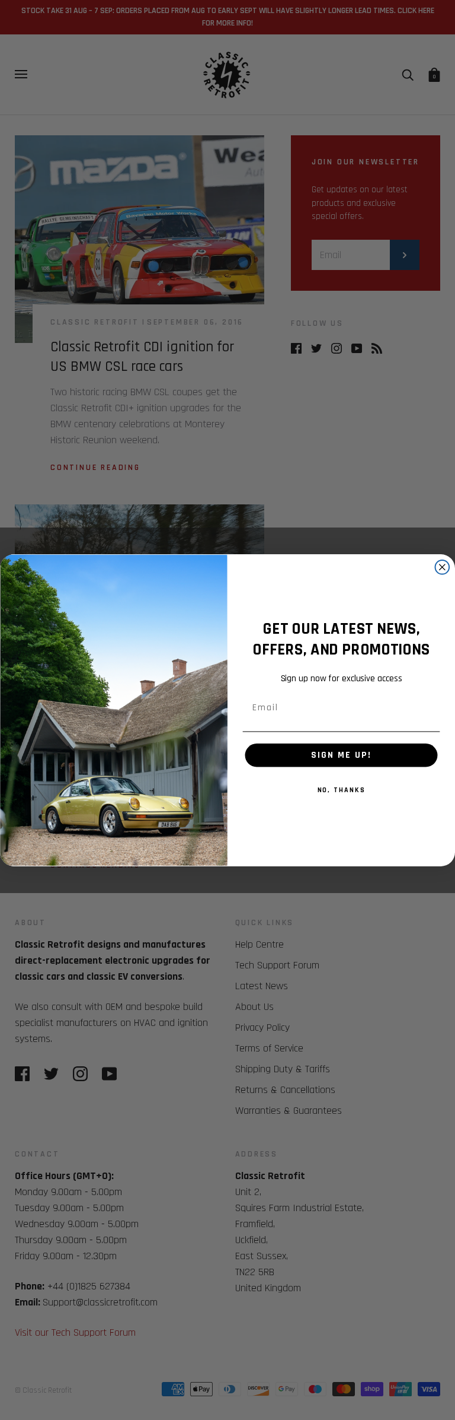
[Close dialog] (442, 567)
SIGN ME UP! (341, 754)
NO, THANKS (342, 789)
